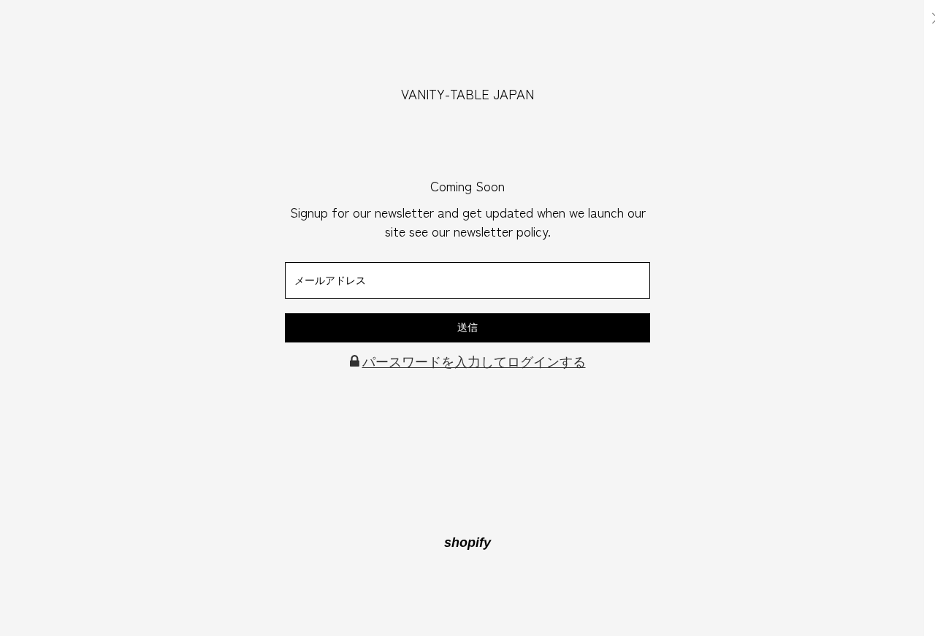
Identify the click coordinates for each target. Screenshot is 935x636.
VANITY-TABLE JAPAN (467, 93)
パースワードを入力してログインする (474, 362)
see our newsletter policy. (480, 230)
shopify (467, 542)
